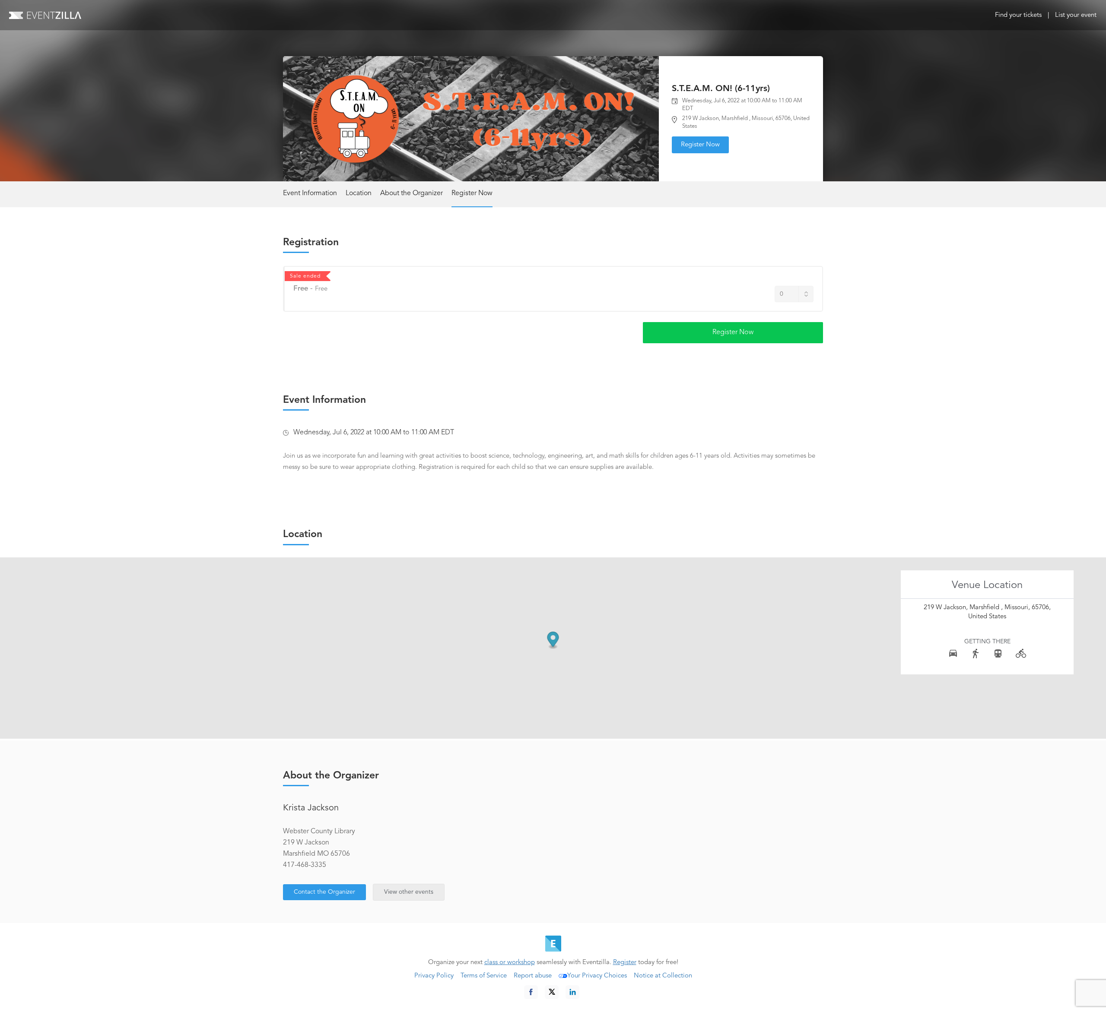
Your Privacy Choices (597, 976)
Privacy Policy (434, 976)
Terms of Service (484, 976)
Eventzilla (45, 15)
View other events (408, 892)
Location (359, 193)
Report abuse (533, 976)
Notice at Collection (663, 976)
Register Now (700, 145)
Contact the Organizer (324, 892)
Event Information (310, 193)
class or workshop (509, 962)
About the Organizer (411, 193)
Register (624, 962)
